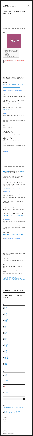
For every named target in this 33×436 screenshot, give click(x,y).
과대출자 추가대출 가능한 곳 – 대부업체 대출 (11, 56)
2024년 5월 (5, 310)
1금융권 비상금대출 (6, 171)
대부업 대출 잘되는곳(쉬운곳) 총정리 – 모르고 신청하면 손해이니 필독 (14, 279)
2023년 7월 (5, 322)
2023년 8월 (5, 321)
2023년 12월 (6, 316)
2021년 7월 (5, 347)
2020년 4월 (5, 365)
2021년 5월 (5, 350)
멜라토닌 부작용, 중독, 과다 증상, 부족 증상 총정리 (12, 411)
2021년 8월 (5, 346)
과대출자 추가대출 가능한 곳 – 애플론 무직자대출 (11, 51)
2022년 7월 (5, 333)
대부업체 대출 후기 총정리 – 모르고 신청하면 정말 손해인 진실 (12, 278)
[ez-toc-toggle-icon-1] (17, 49)
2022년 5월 (5, 335)
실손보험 (5, 377)
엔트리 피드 (6, 389)
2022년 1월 (5, 340)
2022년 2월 (5, 339)
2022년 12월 (6, 328)
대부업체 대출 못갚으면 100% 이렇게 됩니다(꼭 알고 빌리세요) (12, 280)
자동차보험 (6, 380)
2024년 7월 (5, 308)
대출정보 (5, 375)
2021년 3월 (5, 352)
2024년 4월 (5, 312)
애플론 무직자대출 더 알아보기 (8, 109)
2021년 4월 (5, 351)
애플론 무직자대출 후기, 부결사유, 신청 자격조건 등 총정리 (13, 408)
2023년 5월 (5, 325)
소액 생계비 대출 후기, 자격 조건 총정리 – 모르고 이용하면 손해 (13, 215)
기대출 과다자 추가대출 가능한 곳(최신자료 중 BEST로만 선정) (12, 85)
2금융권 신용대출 (7, 55)
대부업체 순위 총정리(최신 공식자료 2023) (9, 277)
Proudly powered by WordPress (10, 433)
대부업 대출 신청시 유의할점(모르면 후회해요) (10, 276)
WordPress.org (6, 392)
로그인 (5, 388)
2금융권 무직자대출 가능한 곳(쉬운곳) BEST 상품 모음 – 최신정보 (13, 234)
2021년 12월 (6, 341)
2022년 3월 (5, 338)
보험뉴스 (5, 376)
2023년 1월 (5, 327)
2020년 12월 (6, 356)
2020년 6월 (5, 363)
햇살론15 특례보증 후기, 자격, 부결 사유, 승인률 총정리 (11, 147)
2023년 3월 (5, 326)
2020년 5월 (5, 364)
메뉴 (28, 5)
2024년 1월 (5, 315)
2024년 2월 (5, 314)
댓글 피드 (5, 391)
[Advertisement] (14, 21)
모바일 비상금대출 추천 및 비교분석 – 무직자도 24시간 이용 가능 (13, 188)
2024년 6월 (5, 309)
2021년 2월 (5, 353)
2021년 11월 (6, 343)
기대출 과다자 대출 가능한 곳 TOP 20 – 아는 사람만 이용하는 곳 (13, 84)
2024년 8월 (5, 307)
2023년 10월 (6, 319)
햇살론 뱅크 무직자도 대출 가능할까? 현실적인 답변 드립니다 (13, 407)
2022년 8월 (5, 332)
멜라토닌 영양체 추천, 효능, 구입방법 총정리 (11, 412)
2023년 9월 (5, 320)
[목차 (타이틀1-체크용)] (17, 49)
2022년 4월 (5, 337)
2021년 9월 (5, 345)
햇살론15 (6, 52)
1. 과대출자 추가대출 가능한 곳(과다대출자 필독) (11, 50)
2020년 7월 (5, 362)
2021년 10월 (6, 344)
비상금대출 (6, 53)
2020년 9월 (5, 359)
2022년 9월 (5, 331)
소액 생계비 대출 (7, 54)
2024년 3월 (5, 313)
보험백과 (5, 5)
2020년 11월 (6, 357)
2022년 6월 (5, 334)
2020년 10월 (6, 358)
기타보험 (5, 374)
